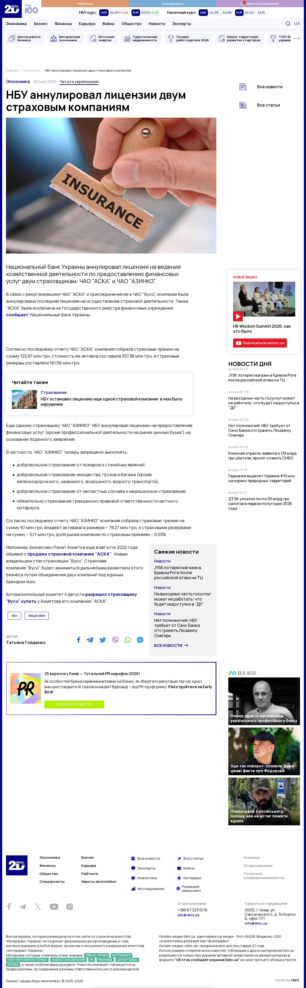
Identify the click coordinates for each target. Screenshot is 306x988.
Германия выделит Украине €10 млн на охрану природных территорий (261, 478)
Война (108, 23)
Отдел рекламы (258, 865)
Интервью (192, 878)
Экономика (16, 23)
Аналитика (147, 878)
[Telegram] (90, 640)
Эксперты (181, 23)
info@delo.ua (256, 923)
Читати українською (79, 81)
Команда (252, 857)
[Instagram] (69, 906)
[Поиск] (288, 23)
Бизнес (41, 23)
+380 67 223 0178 (192, 910)
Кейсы (189, 868)
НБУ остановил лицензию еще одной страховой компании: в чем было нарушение (111, 401)
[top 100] (31, 9)
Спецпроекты (173, 3)
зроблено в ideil (287, 980)
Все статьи (268, 105)
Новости (157, 23)
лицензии (36, 616)
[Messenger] (140, 640)
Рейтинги (85, 3)
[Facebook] (78, 640)
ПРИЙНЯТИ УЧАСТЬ (74, 704)
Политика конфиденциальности (264, 875)
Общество (131, 23)
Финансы (63, 23)
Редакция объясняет (191, 889)
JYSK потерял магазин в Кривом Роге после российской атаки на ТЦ (178, 573)
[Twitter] (103, 640)
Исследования (150, 889)
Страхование (54, 392)
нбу (14, 616)
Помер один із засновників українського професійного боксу (263, 718)
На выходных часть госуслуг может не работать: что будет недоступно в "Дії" (182, 599)
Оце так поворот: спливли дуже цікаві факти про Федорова (262, 768)
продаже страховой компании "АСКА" (69, 554)
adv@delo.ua (188, 915)
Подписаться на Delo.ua (263, 343)
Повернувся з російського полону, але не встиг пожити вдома (259, 816)
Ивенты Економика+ (259, 3)
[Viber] (115, 640)
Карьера (87, 23)
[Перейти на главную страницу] (12, 9)
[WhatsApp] (127, 640)
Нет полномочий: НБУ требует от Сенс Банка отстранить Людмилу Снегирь (177, 628)
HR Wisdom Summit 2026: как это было (262, 328)
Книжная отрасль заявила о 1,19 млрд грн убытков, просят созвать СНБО (262, 456)
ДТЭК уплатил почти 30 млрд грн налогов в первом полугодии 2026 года (260, 503)
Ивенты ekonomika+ (99, 881)
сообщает (17, 314)
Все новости (168, 645)
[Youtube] (54, 906)
